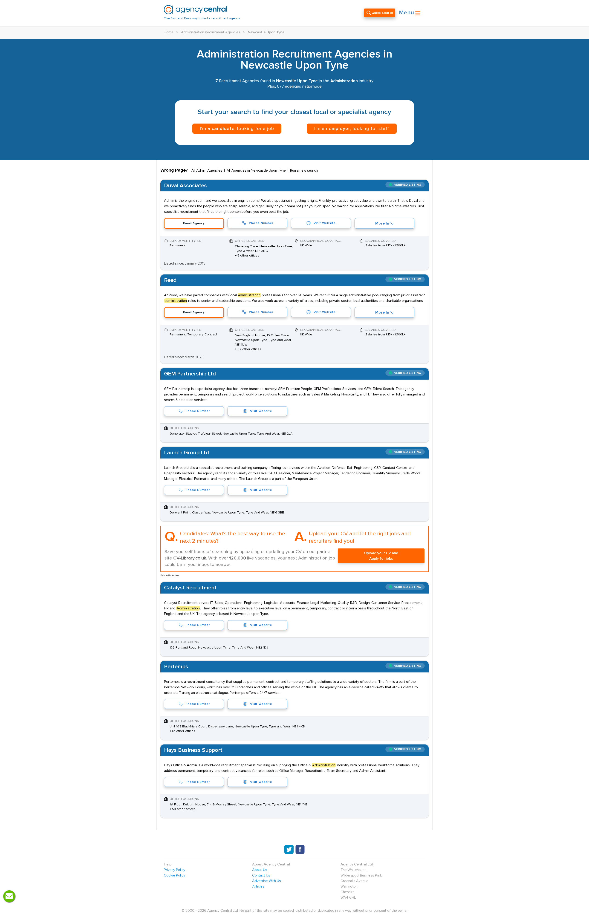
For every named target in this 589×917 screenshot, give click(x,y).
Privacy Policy (174, 870)
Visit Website (324, 223)
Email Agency (194, 223)
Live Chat (9, 896)
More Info (384, 223)
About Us (259, 870)
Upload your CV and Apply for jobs (381, 555)
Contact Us (261, 875)
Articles (258, 886)
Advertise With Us (266, 881)
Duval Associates (185, 185)
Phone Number (261, 223)
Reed (170, 280)
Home (168, 32)
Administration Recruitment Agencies (210, 32)
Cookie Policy (174, 875)
